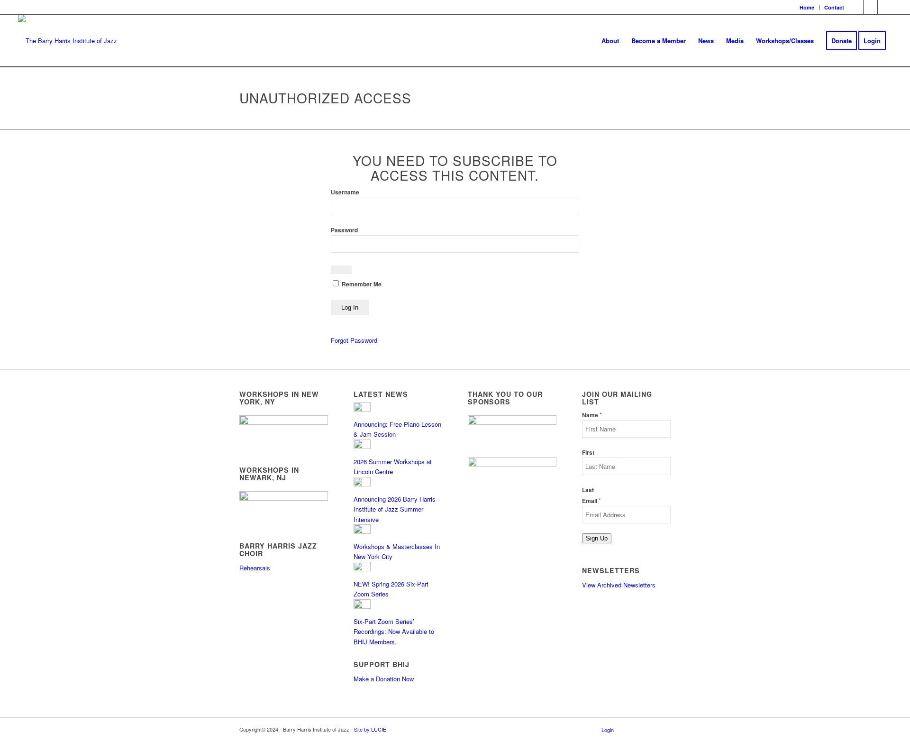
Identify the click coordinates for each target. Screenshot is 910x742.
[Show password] (341, 270)
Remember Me (361, 284)
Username (345, 192)
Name (592, 415)
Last (588, 490)
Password (344, 230)
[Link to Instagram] (870, 7)
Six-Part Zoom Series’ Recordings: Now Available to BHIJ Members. (394, 631)
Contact (834, 7)
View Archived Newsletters (618, 584)
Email (591, 501)
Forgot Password (354, 340)
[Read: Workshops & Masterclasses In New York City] (362, 531)
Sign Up (597, 538)
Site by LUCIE (370, 729)
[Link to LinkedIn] (885, 7)
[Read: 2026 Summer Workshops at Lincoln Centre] (362, 446)
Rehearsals (254, 567)
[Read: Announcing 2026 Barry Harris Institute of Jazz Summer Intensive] (362, 483)
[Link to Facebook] (856, 7)
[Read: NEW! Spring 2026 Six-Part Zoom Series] (362, 568)
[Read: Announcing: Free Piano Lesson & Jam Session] (362, 408)
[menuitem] (807, 7)
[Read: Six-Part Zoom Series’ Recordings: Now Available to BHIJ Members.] (362, 606)
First (588, 453)
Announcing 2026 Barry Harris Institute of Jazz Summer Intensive (395, 509)
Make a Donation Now (384, 678)
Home (807, 7)
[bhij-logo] (67, 41)
